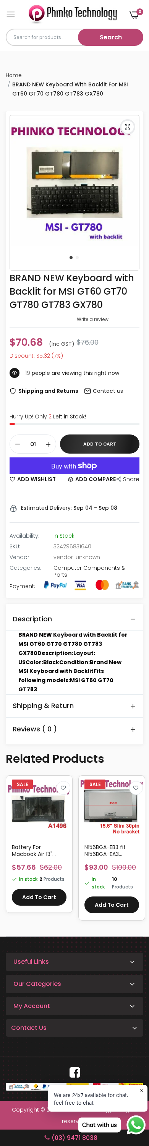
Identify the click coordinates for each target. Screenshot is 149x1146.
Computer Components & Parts (89, 571)
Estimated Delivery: (46, 508)
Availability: (24, 535)
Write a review (93, 319)
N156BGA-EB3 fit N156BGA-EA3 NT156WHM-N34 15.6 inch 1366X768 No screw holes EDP (38, 850)
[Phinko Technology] (73, 14)
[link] (63, 788)
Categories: (25, 568)
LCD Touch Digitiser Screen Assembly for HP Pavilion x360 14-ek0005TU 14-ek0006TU (110, 850)
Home (14, 75)
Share (131, 479)
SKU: (15, 546)
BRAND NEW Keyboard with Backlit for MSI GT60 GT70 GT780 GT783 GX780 (72, 291)
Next (133, 851)
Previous (15, 851)
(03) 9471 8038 (74, 1137)
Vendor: (20, 557)
